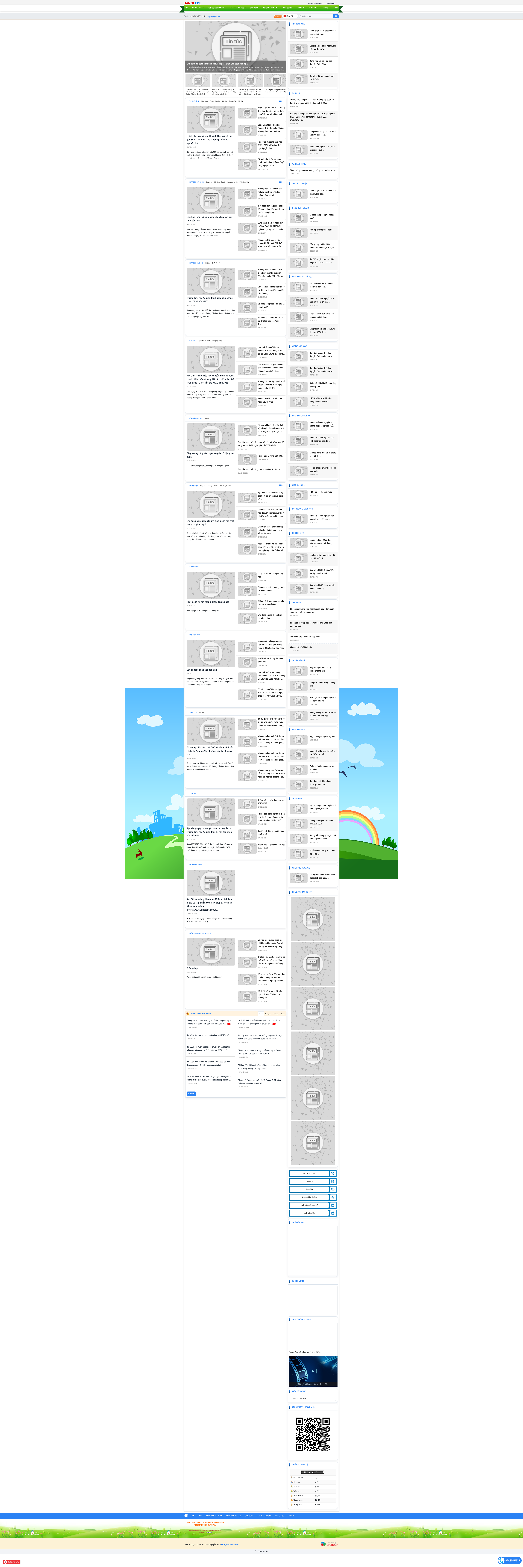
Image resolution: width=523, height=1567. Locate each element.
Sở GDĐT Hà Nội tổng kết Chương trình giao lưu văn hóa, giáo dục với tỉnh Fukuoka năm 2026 (208, 1063)
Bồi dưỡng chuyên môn (302, 509)
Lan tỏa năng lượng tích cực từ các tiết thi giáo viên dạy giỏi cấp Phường (271, 290)
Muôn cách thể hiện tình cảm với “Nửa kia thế (322, 753)
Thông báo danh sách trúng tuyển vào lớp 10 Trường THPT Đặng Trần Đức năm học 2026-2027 (259, 1052)
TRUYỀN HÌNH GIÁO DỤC (301, 1275)
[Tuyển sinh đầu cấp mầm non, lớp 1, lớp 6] (247, 834)
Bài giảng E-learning (206, 486)
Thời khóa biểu (245, 182)
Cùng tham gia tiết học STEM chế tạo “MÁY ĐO (322, 330)
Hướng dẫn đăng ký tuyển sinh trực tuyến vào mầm (323, 837)
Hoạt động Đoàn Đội (237, 8)
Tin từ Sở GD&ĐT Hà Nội (201, 1013)
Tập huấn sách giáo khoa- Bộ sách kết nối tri (322, 557)
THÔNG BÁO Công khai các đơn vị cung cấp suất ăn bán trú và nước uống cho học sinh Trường (312, 101)
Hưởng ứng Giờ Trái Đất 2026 (270, 456)
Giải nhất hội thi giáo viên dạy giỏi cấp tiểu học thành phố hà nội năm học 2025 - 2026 (271, 367)
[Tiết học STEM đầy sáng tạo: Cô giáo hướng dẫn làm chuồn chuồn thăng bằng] (247, 211)
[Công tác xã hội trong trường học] (247, 577)
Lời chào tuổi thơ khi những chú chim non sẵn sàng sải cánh (209, 219)
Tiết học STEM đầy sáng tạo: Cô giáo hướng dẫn (322, 315)
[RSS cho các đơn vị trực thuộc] (278, 16)
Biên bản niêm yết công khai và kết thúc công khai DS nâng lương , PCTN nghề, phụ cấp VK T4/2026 (261, 444)
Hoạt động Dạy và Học (216, 8)
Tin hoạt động (197, 8)
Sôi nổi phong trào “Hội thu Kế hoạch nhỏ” (271, 305)
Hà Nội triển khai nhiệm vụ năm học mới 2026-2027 (208, 1035)
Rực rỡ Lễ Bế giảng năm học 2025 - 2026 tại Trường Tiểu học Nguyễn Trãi (270, 145)
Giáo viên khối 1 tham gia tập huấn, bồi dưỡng (322, 587)
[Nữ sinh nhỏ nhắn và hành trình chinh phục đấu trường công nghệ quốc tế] (247, 164)
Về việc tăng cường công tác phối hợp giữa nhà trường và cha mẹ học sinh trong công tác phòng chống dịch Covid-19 (271, 943)
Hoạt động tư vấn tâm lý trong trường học (208, 602)
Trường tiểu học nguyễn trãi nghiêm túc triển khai (322, 300)
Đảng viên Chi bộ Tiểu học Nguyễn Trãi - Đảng (321, 62)
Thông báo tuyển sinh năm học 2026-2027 (271, 802)
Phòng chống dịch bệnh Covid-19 (200, 933)
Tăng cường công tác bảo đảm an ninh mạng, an (323, 133)
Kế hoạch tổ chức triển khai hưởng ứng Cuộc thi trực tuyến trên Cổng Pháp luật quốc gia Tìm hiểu (260, 1037)
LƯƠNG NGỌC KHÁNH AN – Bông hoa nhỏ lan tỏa (321, 400)
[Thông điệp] (211, 952)
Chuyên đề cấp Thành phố (301, 647)
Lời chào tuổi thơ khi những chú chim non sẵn (322, 285)
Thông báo (268, 1014)
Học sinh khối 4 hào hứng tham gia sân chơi (321, 783)
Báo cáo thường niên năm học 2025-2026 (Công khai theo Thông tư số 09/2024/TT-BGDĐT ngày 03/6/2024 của (312, 117)
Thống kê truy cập (300, 1421)
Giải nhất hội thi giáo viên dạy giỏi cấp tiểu (323, 385)
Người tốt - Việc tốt (204, 341)
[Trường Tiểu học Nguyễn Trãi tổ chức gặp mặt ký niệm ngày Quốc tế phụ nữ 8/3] (247, 387)
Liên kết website (299, 1347)
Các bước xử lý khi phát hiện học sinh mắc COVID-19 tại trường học (270, 994)
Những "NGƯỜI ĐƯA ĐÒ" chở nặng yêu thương (270, 400)
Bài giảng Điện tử (225, 486)
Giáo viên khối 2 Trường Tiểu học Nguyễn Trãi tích (322, 572)
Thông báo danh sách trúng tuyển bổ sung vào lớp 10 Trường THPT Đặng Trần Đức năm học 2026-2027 (209, 1022)
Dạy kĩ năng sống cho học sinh (202, 669)
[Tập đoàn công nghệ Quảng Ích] (329, 1500)
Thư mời (275, 1014)
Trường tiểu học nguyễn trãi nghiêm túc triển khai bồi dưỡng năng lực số (270, 191)
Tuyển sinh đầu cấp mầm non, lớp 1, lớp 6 (271, 832)
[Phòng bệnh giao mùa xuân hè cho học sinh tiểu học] (247, 605)
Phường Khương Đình (315, 3)
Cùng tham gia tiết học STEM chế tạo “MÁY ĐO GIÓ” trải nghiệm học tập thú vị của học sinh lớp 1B (271, 226)
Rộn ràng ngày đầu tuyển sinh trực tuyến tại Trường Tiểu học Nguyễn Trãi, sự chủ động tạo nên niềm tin (209, 832)
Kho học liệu (287, 8)
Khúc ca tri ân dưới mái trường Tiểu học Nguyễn (323, 47)
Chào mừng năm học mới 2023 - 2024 (304, 1308)
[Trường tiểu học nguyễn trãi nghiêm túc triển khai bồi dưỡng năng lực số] (247, 194)
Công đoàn (254, 8)
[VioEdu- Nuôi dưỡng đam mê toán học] (247, 662)
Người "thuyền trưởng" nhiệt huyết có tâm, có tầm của (322, 261)
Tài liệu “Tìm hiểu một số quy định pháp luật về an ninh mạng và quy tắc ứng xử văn (259, 1067)
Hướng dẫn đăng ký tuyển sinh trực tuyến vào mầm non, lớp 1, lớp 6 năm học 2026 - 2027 (271, 817)
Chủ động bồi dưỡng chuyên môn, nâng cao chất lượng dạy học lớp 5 (210, 523)
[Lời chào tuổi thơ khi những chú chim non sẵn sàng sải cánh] (211, 200)
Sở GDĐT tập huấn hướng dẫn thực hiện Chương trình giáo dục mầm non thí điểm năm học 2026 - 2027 (209, 1048)
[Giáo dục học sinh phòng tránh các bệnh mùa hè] (247, 591)
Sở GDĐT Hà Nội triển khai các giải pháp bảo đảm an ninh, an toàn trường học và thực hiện (259, 1022)
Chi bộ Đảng (204, 101)
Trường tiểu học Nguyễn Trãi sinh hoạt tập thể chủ (322, 439)
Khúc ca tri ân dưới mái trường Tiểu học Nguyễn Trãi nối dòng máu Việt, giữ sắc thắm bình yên (271, 111)
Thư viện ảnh (298, 1222)
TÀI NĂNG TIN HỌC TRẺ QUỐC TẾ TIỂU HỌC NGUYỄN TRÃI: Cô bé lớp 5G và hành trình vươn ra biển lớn (271, 722)
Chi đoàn (207, 263)
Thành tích (193, 712)
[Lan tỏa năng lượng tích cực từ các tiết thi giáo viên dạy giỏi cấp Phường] (247, 292)
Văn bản (207, 418)
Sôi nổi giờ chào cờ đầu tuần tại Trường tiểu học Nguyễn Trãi (270, 320)
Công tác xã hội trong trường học (270, 575)
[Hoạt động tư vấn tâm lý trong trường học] (211, 585)
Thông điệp (192, 968)
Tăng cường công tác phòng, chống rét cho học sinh (312, 170)
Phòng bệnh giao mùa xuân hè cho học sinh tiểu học (271, 603)
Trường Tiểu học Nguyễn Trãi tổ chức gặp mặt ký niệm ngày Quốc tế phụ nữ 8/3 (271, 384)
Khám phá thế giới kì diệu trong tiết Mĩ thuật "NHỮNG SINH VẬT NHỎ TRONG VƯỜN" (270, 243)
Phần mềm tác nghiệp (302, 892)
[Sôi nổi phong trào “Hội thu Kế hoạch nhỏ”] (247, 307)
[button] (281, 101)
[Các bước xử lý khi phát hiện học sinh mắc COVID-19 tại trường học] (247, 996)
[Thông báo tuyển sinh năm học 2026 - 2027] (247, 848)
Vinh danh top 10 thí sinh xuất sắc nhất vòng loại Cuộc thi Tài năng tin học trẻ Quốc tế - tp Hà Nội (271, 773)
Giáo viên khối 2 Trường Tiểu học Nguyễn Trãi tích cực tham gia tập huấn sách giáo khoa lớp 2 (271, 513)
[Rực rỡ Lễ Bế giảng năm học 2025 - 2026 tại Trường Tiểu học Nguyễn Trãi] (247, 147)
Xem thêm (191, 1094)
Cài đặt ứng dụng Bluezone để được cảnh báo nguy (322, 876)
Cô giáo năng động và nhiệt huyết (322, 216)
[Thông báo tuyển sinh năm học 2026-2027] (247, 804)
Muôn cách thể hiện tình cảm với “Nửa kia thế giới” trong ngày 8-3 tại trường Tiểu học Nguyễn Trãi (270, 645)
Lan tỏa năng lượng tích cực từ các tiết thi (323, 454)
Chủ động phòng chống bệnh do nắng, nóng (270, 616)
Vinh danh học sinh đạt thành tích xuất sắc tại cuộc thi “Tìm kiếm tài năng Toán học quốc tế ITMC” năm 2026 (271, 739)
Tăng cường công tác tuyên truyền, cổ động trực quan (210, 455)
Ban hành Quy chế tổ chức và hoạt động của (322, 148)
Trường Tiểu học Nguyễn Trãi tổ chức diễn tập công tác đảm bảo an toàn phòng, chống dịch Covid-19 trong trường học (271, 960)
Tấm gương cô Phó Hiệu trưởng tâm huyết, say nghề (322, 246)
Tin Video (301, 8)
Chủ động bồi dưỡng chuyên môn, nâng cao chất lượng (322, 541)
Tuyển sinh (192, 793)
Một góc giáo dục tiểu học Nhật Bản (313, 1340)
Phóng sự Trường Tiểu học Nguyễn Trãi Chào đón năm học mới (311, 624)
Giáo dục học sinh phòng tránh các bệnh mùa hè (271, 589)
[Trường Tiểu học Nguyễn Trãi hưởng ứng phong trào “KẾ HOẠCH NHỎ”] (211, 281)
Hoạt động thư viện (232, 182)
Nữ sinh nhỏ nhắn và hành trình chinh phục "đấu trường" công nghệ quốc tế (271, 162)
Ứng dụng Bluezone (195, 864)
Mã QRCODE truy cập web (303, 1363)
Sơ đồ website (263, 1507)
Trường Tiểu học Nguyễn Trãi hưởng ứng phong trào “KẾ (322, 424)
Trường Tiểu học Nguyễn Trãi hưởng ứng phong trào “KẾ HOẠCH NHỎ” (210, 300)
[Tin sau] (282, 46)
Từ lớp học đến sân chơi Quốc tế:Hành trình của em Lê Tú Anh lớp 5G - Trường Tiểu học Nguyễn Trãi (210, 751)
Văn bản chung (299, 164)
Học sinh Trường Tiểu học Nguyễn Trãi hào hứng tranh (323, 355)
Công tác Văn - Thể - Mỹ (236, 101)
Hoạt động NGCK (194, 635)
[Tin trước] (189, 46)
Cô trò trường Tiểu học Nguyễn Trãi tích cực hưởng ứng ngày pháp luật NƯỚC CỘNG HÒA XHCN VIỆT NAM (271, 693)
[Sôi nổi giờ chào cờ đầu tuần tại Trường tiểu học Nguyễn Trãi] (247, 323)
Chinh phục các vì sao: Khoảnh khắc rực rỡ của (323, 32)
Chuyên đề (209, 182)
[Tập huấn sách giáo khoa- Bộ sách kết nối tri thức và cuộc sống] (247, 498)
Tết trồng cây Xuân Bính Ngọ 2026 (305, 636)
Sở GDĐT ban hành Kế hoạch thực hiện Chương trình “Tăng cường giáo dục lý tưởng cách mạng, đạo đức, (209, 1078)
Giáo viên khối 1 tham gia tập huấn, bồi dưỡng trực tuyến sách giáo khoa (270, 530)
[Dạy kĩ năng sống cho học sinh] (211, 653)
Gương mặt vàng (217, 341)
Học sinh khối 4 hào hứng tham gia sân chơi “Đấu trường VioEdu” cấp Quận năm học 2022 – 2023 (271, 676)
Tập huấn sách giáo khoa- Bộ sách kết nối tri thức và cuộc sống (270, 495)
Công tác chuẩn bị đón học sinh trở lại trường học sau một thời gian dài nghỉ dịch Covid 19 (271, 977)
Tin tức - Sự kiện (215, 101)
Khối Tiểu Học (330, 3)
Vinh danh (201, 712)
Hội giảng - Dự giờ (219, 182)
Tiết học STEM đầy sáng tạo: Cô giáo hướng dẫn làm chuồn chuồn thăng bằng (271, 209)
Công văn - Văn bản (270, 8)
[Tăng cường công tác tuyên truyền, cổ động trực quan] (211, 437)
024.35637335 (512, 1560)
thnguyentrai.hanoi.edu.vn (229, 1501)
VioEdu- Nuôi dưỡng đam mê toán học (270, 660)
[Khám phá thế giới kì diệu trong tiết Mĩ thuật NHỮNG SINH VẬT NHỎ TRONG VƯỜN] (247, 245)
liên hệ (325, 8)
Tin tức (261, 1014)
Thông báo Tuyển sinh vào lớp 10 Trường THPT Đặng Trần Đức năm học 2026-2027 (259, 1082)
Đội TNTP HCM (216, 263)
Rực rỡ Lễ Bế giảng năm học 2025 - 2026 (322, 78)
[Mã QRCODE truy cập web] (313, 1390)
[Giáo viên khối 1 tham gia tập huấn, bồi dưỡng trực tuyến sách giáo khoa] (247, 532)
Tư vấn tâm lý (313, 8)
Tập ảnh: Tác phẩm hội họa (313, 1228)
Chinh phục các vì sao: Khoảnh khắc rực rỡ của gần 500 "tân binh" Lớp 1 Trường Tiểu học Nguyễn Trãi (209, 140)
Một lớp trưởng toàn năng (321, 230)
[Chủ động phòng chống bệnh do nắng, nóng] (247, 618)
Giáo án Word (298, 485)
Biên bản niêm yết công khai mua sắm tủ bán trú (259, 469)
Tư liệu (216, 486)
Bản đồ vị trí (298, 1237)
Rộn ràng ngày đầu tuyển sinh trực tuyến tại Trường (323, 807)
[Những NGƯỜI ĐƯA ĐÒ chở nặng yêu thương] (247, 402)
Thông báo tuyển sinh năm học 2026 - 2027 (271, 846)
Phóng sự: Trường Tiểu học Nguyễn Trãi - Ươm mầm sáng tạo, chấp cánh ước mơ (312, 610)
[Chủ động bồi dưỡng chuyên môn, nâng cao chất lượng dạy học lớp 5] (211, 504)
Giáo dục (224, 101)
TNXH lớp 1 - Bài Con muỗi (321, 492)
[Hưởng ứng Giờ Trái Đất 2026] (247, 459)
